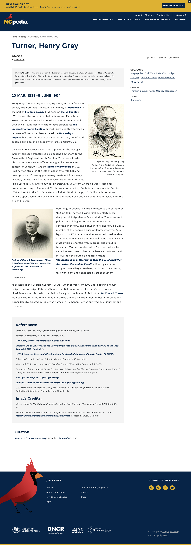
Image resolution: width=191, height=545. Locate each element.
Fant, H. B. (19, 59)
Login (48, 501)
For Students (102, 19)
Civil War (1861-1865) (155, 73)
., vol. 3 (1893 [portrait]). (37, 377)
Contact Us (163, 15)
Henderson (74, 107)
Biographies (137, 73)
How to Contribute (55, 492)
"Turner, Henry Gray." (36, 438)
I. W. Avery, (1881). (43, 340)
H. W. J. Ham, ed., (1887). (65, 354)
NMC (165, 535)
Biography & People (28, 37)
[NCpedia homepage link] (16, 19)
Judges (172, 73)
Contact (50, 487)
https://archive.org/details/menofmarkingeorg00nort (43, 416)
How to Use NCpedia (56, 497)
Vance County (69, 112)
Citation (174, 57)
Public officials (149, 77)
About (138, 15)
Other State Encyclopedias (94, 487)
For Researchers (156, 19)
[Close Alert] (189, 1)
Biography (135, 100)
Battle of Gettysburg (59, 166)
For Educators (128, 19)
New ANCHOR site (173, 5)
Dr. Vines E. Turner (112, 293)
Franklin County (34, 112)
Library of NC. (65, 438)
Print (153, 58)
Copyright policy (170, 531)
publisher (19, 83)
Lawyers (135, 77)
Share (163, 58)
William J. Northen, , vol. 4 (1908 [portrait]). (50, 382)
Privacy (84, 492)
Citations (149, 15)
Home (14, 37)
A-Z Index (180, 19)
